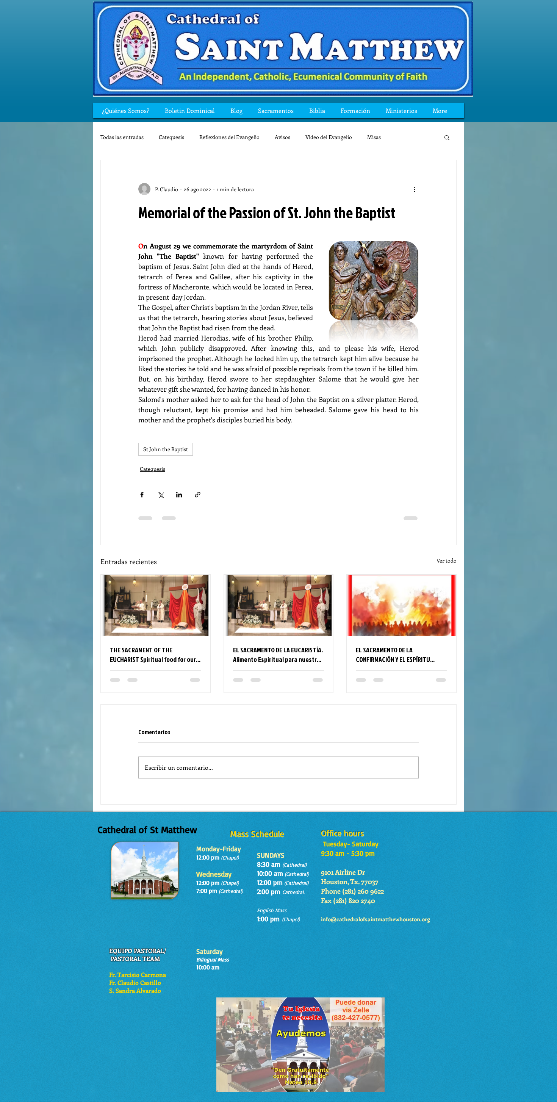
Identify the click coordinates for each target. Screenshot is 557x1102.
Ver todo (447, 560)
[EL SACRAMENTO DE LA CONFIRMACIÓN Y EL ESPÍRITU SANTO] (401, 605)
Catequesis (171, 137)
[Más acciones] (414, 189)
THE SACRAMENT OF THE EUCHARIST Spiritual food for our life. (153, 654)
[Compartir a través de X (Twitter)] (160, 494)
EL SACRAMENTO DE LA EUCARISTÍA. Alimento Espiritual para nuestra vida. (278, 654)
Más (401, 137)
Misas (374, 137)
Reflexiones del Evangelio (229, 137)
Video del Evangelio (328, 137)
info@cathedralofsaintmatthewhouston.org (375, 919)
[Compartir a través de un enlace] (197, 494)
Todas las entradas (122, 137)
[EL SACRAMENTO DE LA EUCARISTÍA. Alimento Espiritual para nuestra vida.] (278, 605)
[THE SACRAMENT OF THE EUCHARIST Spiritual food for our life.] (155, 605)
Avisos (282, 137)
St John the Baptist (165, 449)
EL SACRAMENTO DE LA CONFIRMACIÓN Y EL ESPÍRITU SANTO (393, 654)
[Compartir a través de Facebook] (142, 494)
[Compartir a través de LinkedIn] (179, 494)
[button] (447, 137)
